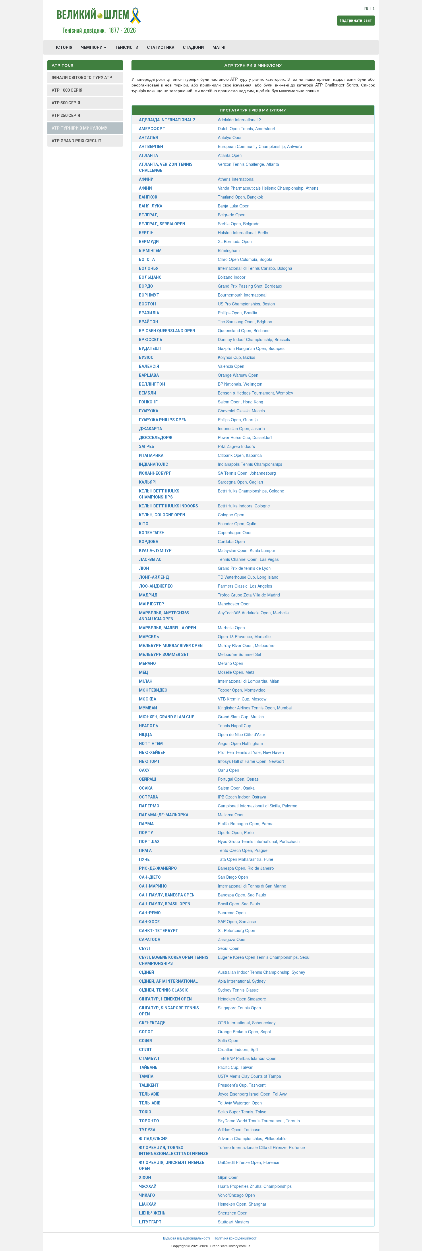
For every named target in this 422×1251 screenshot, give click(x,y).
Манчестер (151, 604)
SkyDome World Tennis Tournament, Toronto (259, 1120)
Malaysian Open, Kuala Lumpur (246, 550)
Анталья (148, 137)
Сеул (144, 948)
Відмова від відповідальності (186, 1237)
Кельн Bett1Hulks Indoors (168, 506)
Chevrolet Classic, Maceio (241, 410)
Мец (143, 672)
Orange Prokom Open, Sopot (244, 1031)
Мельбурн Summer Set (164, 654)
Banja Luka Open (233, 206)
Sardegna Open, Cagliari (240, 482)
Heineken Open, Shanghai (242, 1204)
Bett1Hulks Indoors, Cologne (244, 506)
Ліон (144, 568)
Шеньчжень (152, 1213)
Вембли (147, 393)
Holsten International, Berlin (243, 232)
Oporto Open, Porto (236, 832)
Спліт (145, 1049)
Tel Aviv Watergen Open (240, 1103)
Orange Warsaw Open (238, 375)
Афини (146, 179)
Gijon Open (228, 1177)
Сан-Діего (150, 877)
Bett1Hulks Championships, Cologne (251, 491)
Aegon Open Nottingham (240, 743)
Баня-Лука (150, 206)
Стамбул (149, 1058)
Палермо (149, 806)
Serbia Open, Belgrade (239, 223)
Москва (147, 699)
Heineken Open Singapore (242, 999)
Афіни (145, 188)
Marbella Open (231, 627)
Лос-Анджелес (156, 586)
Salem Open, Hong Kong (240, 402)
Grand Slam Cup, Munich (241, 716)
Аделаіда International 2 (167, 120)
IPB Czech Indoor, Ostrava (242, 797)
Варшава (149, 375)
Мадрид (148, 595)
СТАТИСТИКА (160, 47)
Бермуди (149, 241)
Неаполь (148, 725)
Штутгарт (150, 1222)
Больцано (150, 277)
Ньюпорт (149, 761)
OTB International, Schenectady (247, 1022)
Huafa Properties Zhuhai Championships (255, 1186)
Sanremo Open (232, 912)
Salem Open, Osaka (236, 788)
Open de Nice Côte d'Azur (241, 734)
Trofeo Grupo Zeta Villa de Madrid (249, 595)
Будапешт (150, 348)
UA (372, 8)
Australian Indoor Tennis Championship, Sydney (261, 972)
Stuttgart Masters (233, 1222)
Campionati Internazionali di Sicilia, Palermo (257, 806)
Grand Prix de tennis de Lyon (244, 568)
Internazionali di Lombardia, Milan (248, 681)
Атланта (148, 155)
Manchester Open (234, 604)
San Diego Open (233, 877)
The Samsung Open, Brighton (245, 321)
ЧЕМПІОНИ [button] (92, 47)
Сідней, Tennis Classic (164, 990)
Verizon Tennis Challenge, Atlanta (248, 164)
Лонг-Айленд (154, 577)
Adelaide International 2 (239, 119)
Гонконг (148, 402)
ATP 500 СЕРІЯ (66, 103)
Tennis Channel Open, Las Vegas (248, 559)
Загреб (146, 446)
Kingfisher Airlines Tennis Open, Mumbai (255, 708)
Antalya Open (230, 137)
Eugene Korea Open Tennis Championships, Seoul (264, 957)
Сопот (146, 1031)
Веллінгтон (152, 384)
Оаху (144, 770)
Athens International (236, 179)
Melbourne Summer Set (239, 654)
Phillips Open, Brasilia (237, 312)
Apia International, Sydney (242, 981)
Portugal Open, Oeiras (238, 779)
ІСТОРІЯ (64, 47)
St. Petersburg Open (236, 930)
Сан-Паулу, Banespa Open (167, 895)
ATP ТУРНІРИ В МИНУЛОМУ (79, 128)
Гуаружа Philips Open (163, 419)
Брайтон (148, 322)
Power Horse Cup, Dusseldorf (245, 437)
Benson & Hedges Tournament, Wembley (255, 393)
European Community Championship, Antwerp (260, 146)
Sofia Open (228, 1040)
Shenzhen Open (232, 1213)
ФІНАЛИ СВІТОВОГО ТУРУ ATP (82, 77)
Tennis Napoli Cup (234, 725)
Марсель (149, 636)
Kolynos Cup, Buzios (236, 357)
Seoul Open (228, 948)
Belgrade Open (231, 215)
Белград (148, 215)
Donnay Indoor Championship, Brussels (254, 339)
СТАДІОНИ (193, 47)
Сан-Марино (153, 886)
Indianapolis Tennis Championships (250, 464)
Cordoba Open (231, 541)
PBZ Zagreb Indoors (236, 446)
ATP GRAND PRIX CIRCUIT (77, 140)
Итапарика (151, 455)
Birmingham (229, 250)
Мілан (145, 681)
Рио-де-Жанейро (158, 868)
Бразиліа (149, 313)
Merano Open (230, 663)
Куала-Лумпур (155, 550)
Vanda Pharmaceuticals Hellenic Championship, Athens (268, 188)
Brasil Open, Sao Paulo (239, 904)
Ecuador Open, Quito (237, 523)
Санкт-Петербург (158, 930)
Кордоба (148, 541)
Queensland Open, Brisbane (244, 330)
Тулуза (147, 1129)
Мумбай (148, 708)
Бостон (147, 304)
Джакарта (150, 428)
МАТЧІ (218, 47)
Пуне (144, 859)
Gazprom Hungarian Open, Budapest (252, 348)
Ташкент (149, 1085)
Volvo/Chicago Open (236, 1195)
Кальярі (147, 482)
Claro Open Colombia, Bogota (245, 259)
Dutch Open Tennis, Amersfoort (246, 128)
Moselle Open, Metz (236, 672)
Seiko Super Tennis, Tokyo (242, 1112)
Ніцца (145, 734)
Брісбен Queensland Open (167, 330)
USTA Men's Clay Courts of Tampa (249, 1076)
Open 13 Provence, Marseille (244, 636)
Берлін (146, 232)
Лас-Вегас (150, 559)
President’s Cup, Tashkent (242, 1085)
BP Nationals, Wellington (240, 384)
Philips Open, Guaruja (238, 419)
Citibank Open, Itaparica (240, 455)
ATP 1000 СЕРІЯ (67, 90)
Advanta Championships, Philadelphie (252, 1138)
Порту (146, 832)
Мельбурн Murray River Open (171, 645)
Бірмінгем (150, 250)
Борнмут (149, 295)
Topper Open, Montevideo (242, 690)
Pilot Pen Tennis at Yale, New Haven (251, 752)
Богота (147, 259)
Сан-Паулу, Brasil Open (164, 904)
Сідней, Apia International (168, 981)
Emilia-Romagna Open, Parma (246, 823)
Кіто (143, 523)
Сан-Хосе (149, 921)
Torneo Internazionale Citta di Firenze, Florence (261, 1147)
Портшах (149, 841)
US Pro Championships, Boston (246, 304)
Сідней (146, 972)
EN (366, 8)
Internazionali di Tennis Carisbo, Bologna (255, 268)
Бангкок (148, 197)
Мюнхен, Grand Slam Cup (167, 717)
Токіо (145, 1112)
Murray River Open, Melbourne (246, 645)
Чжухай (147, 1186)
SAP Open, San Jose (237, 921)
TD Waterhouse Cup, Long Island (248, 577)
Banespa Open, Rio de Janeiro (246, 868)
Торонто (149, 1121)
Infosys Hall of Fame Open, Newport (251, 761)
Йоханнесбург (155, 473)
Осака (145, 788)
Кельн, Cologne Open (162, 515)
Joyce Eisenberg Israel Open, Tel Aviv (252, 1094)
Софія (145, 1040)
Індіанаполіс (153, 464)
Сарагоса (149, 939)
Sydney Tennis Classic (238, 990)
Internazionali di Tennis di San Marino (252, 886)
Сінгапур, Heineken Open (165, 999)
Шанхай (147, 1204)
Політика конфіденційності (236, 1237)
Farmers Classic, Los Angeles (245, 586)
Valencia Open (231, 366)
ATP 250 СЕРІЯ (66, 115)
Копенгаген (151, 532)
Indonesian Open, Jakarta (241, 428)
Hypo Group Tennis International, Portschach (259, 841)
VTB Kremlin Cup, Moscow (242, 699)
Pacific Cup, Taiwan (235, 1067)
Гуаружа (148, 411)
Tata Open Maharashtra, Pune (245, 859)
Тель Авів (149, 1094)
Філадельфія (153, 1138)
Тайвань (148, 1067)
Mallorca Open (231, 814)
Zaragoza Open (232, 939)
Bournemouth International (242, 295)
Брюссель (150, 339)
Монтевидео (153, 690)
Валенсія (149, 366)
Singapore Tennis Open (239, 1008)
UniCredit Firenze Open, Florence (248, 1162)
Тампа (146, 1076)
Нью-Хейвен (152, 752)
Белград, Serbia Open (162, 224)
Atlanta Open (230, 155)
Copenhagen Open (235, 532)
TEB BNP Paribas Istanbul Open (247, 1058)
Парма (146, 823)
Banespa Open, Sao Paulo (242, 895)
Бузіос (146, 357)
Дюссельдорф (155, 437)
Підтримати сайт (356, 20)
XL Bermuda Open (235, 241)
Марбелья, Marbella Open (167, 628)
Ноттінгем (151, 743)
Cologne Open (231, 514)
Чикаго (147, 1195)
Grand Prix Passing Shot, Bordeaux (250, 286)
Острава (148, 797)
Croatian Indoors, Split (238, 1049)
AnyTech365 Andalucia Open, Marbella (253, 612)
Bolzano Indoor (231, 277)
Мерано (147, 663)
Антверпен (151, 146)
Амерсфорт (152, 128)
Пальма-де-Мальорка (163, 815)
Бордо (146, 286)
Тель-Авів (149, 1103)
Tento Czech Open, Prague (243, 850)
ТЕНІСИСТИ (126, 47)
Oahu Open (228, 770)
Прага (145, 850)
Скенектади (152, 1023)
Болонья (148, 268)
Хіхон (145, 1177)
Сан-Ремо (150, 913)
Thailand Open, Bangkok (240, 197)
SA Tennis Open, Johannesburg (247, 473)
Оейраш (147, 779)
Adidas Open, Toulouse (239, 1129)
